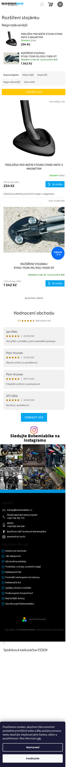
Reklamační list (13, 582)
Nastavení (32, 747)
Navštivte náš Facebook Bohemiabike (26, 531)
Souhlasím (32, 758)
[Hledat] (41, 4)
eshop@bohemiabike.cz (19, 510)
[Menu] (60, 4)
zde (39, 738)
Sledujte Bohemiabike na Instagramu (35, 438)
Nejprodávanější (11, 82)
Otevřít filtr (34, 91)
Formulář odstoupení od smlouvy (22, 577)
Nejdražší (42, 75)
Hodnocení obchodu (34, 312)
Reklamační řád (13, 572)
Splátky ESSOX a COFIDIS (18, 588)
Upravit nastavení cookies (34, 633)
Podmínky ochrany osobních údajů (23, 567)
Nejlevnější (28, 75)
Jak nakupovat (13, 556)
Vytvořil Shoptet (37, 619)
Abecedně (29, 82)
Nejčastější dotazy (15, 598)
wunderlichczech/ (16, 536)
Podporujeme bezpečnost (19, 593)
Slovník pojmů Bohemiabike (19, 604)
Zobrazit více (34, 417)
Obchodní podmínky (15, 561)
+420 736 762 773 (15, 518)
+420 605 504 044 (15, 526)
